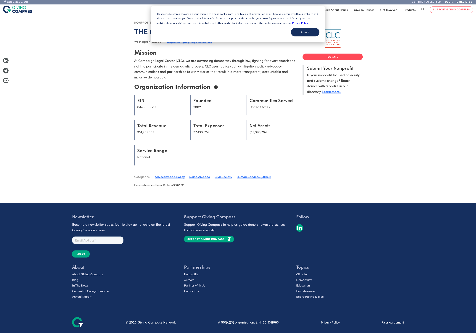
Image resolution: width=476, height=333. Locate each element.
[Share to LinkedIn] (6, 60)
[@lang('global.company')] (17, 9)
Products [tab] (409, 10)
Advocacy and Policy (170, 177)
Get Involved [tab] (389, 10)
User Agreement (393, 322)
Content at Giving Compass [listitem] (90, 291)
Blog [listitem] (75, 280)
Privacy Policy (330, 322)
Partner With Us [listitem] (194, 285)
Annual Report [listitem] (81, 296)
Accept (305, 32)
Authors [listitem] (189, 280)
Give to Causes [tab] (364, 10)
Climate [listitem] (301, 274)
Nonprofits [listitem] (191, 274)
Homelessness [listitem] (305, 291)
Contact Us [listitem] (191, 291)
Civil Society (223, 177)
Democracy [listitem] (304, 280)
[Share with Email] (6, 80)
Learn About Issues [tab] (335, 10)
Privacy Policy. (300, 23)
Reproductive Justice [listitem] (310, 296)
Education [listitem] (303, 285)
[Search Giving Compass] (423, 9)
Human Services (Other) (254, 177)
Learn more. (331, 91)
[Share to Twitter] (6, 70)
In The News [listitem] (80, 285)
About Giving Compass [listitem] (87, 274)
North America (199, 177)
